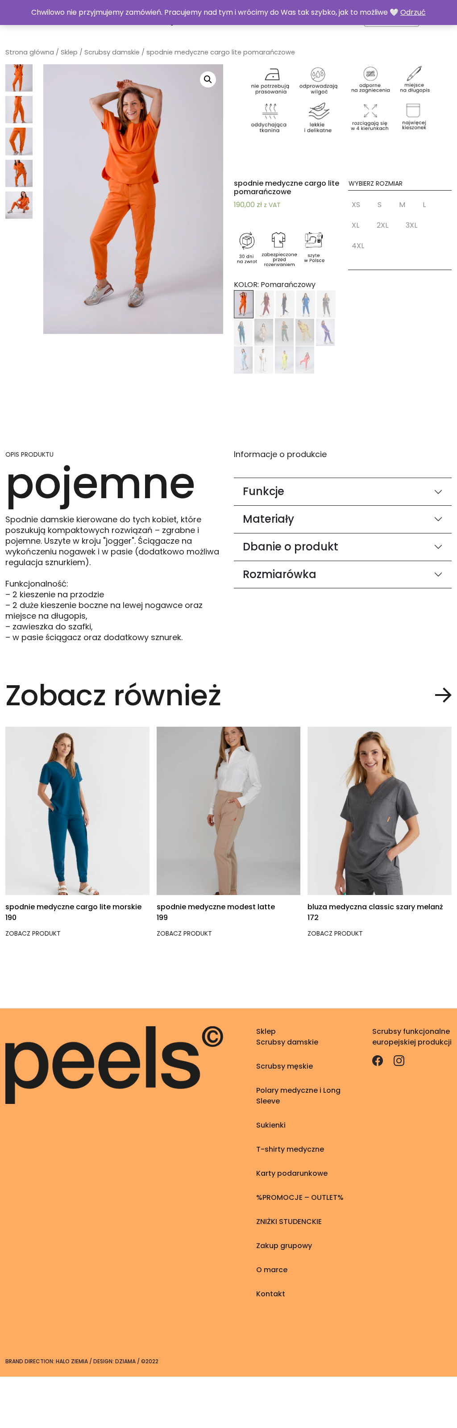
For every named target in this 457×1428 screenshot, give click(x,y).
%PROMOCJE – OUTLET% (300, 1197)
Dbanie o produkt (290, 546)
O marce (271, 1270)
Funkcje (263, 491)
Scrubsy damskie (112, 52)
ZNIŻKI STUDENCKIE (289, 1221)
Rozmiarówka (279, 574)
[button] (357, 206)
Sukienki (271, 1125)
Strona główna (29, 52)
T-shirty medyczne (290, 1149)
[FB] (378, 1060)
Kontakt (270, 1294)
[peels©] (114, 1064)
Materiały (268, 519)
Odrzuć (413, 12)
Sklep (69, 52)
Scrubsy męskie (284, 1066)
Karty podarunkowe (292, 1173)
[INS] (399, 1060)
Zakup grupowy (284, 1246)
